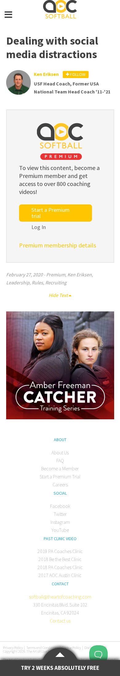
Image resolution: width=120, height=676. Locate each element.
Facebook (60, 506)
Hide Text (59, 295)
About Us (60, 452)
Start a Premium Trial (60, 476)
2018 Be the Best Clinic (60, 559)
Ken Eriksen (79, 274)
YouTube (60, 530)
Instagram (60, 522)
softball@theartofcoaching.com (60, 597)
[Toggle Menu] (8, 14)
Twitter (60, 514)
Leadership (18, 282)
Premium (55, 274)
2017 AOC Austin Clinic (60, 575)
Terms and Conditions (42, 647)
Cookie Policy (71, 647)
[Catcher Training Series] (60, 417)
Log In (38, 227)
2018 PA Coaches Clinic (60, 567)
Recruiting (55, 282)
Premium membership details (57, 245)
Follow (77, 74)
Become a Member (60, 468)
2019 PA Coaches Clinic (60, 551)
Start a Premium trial (50, 212)
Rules (37, 282)
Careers (60, 484)
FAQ (60, 460)
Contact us (60, 621)
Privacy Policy (13, 647)
